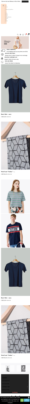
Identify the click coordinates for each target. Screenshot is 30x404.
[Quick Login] (22, 34)
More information (27, 400)
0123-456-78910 (9, 61)
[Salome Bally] (23, 368)
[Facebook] (11, 396)
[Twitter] (15, 396)
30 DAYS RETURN (10, 53)
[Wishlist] (25, 34)
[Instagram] (19, 396)
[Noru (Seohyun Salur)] (7, 368)
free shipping (11, 49)
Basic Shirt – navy (6, 114)
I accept (22, 400)
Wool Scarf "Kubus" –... (8, 171)
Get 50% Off (25, 1)
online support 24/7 (11, 57)
